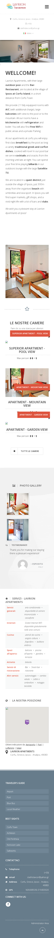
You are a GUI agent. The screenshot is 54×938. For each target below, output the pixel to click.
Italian (29, 33)
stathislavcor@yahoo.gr (38, 877)
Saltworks (11, 850)
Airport (10, 791)
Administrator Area (40, 923)
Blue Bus (11, 803)
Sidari (18, 748)
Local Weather (13, 809)
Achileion (11, 833)
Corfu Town (12, 827)
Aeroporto (30, 744)
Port (40, 744)
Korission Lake (13, 844)
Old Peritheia (13, 839)
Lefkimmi (9, 748)
